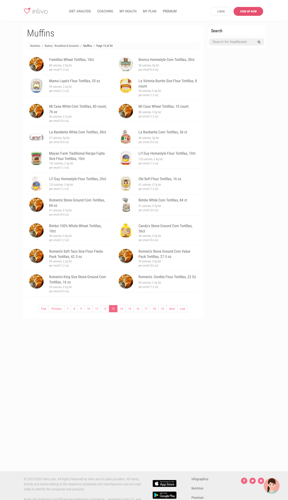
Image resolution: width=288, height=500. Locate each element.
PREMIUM (170, 11)
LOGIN (221, 11)
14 (121, 308)
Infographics (199, 479)
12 (105, 308)
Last (182, 308)
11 (96, 308)
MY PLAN (149, 11)
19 (162, 308)
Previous (56, 308)
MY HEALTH (128, 11)
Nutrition (197, 488)
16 (137, 308)
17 (146, 308)
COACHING (105, 11)
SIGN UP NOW (248, 11)
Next (172, 308)
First (43, 308)
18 (154, 308)
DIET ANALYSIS (80, 11)
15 (129, 308)
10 (88, 308)
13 (113, 308)
